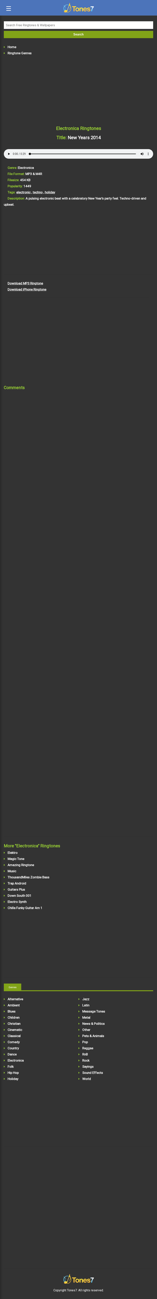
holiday (50, 192)
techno (38, 192)
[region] (78, 91)
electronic (23, 192)
